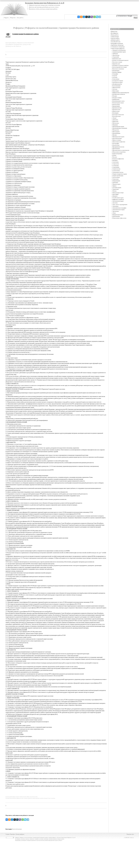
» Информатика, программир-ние (120, 92)
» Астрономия (115, 57)
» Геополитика (115, 79)
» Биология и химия (117, 62)
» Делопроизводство (117, 84)
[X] (86, 17)
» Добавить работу (115, 40)
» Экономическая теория (118, 209)
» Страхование (115, 167)
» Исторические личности (118, 94)
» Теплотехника (116, 177)
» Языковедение (116, 216)
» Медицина (115, 125)
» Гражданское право (117, 82)
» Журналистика (116, 87)
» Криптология (116, 111)
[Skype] (97, 17)
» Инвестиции (115, 91)
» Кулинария (115, 113)
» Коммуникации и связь (118, 101)
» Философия (115, 194)
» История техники (117, 97)
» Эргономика (115, 211)
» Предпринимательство (118, 147)
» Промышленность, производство (120, 150)
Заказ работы (20, 17)
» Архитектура (115, 55)
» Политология (115, 145)
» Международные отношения (119, 128)
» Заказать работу (114, 38)
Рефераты (6, 17)
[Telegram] (100, 17)
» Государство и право (117, 81)
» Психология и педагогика (119, 152)
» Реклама (114, 157)
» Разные (114, 155)
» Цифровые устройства (118, 199)
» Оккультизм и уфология (118, 142)
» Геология (114, 77)
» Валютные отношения (118, 69)
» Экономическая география (119, 208)
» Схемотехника (116, 170)
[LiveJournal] (89, 17)
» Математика (115, 123)
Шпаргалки (12, 17)
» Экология (115, 203)
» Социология (115, 164)
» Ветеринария (115, 70)
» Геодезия (114, 75)
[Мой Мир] (84, 17)
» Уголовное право (116, 187)
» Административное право (119, 52)
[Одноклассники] (81, 17)
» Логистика (115, 120)
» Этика (114, 213)
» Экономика (115, 206)
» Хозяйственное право (117, 198)
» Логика (114, 118)
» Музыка (114, 135)
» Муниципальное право (118, 136)
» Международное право (118, 126)
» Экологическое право (117, 201)
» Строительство (116, 169)
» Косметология (116, 104)
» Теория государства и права (119, 174)
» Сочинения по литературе (117, 47)
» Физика (114, 191)
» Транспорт (115, 182)
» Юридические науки (117, 214)
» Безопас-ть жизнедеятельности (120, 60)
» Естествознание (116, 86)
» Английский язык (115, 41)
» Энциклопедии (114, 36)
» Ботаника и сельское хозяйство (120, 65)
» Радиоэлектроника (117, 153)
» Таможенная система (117, 172)
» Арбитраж (115, 53)
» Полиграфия (115, 143)
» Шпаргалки (113, 31)
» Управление (115, 189)
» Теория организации (117, 175)
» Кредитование (116, 106)
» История (114, 96)
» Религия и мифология (118, 159)
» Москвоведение (116, 133)
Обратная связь (130, 834)
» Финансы (114, 196)
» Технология (115, 179)
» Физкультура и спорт (118, 192)
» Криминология (116, 109)
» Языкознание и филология (119, 218)
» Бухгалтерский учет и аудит (119, 67)
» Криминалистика (117, 108)
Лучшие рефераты (20, 834)
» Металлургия (116, 131)
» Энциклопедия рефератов (117, 48)
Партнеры (12, 834)
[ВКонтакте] (78, 17)
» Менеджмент (115, 130)
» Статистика (115, 165)
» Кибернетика (115, 99)
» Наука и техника (116, 140)
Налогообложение (17, 829)
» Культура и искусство (118, 114)
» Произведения (116, 148)
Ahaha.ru (131, 837)
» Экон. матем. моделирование (119, 204)
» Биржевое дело (116, 64)
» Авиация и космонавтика (119, 50)
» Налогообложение (117, 138)
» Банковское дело (116, 58)
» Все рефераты (114, 33)
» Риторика (115, 160)
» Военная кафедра (116, 72)
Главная (7, 834)
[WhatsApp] (94, 17)
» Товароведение (116, 181)
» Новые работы (114, 35)
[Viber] (92, 17)
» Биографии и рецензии (116, 43)
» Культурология (116, 116)
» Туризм (114, 186)
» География (115, 74)
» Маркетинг (115, 121)
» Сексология (115, 162)
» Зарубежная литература (116, 45)
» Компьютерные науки (118, 103)
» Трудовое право (116, 184)
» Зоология (114, 89)
